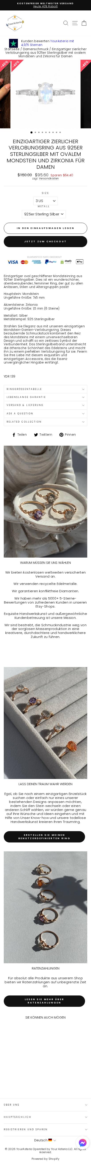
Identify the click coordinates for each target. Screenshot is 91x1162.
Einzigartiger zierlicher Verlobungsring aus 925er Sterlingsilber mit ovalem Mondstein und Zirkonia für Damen (46, 53)
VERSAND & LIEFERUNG (25, 405)
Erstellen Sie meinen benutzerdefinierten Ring (44, 836)
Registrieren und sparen (26, 1129)
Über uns (11, 1104)
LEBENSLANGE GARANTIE (26, 397)
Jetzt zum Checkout (45, 241)
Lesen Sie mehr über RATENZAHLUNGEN (44, 1001)
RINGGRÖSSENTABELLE (24, 389)
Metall (44, 206)
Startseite (11, 49)
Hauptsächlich (17, 1117)
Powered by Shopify (45, 1159)
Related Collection (24, 421)
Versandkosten (49, 178)
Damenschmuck (36, 49)
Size (45, 193)
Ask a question (20, 413)
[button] (82, 1143)
